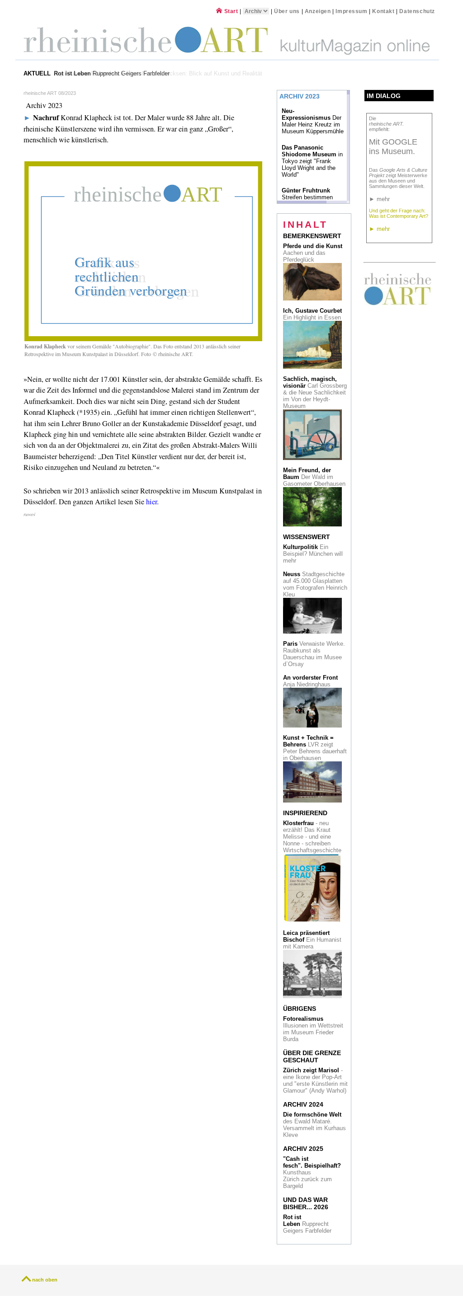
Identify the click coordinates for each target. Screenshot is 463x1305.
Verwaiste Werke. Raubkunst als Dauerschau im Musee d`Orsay (314, 653)
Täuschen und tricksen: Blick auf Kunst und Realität (159, 73)
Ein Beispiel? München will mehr (313, 554)
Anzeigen (318, 11)
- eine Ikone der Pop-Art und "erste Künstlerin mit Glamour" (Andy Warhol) (315, 1080)
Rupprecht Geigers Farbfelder (308, 1224)
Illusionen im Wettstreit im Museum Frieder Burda (313, 1028)
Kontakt (383, 11)
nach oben (44, 1279)
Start (230, 11)
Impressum (352, 11)
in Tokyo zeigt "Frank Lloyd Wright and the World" (312, 161)
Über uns (287, 11)
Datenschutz (417, 11)
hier (151, 502)
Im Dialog (384, 95)
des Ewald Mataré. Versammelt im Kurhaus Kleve (314, 1124)
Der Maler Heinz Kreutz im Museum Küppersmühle (313, 121)
